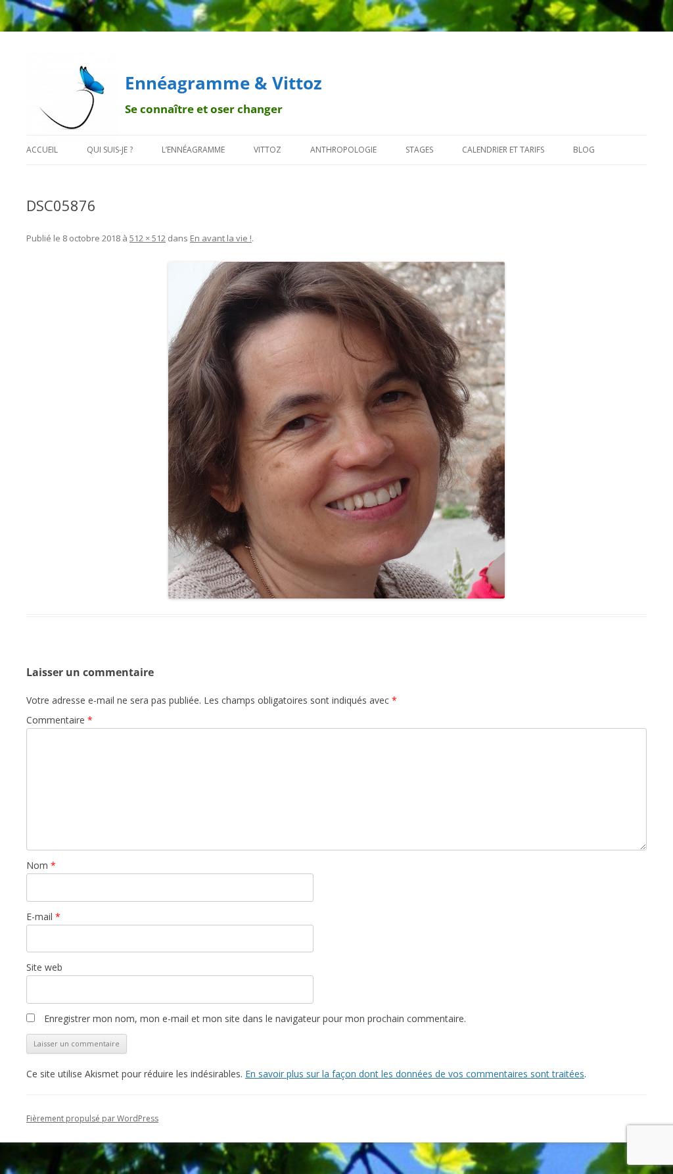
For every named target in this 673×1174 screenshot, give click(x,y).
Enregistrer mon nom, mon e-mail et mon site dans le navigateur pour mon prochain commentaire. (255, 1018)
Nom (41, 865)
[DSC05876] (336, 430)
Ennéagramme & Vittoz (223, 83)
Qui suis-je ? (110, 149)
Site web (44, 967)
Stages (419, 149)
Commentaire (59, 720)
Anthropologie (343, 149)
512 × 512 (147, 238)
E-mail (43, 916)
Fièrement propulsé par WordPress (92, 1118)
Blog (584, 149)
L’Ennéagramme (193, 149)
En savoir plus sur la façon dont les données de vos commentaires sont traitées (414, 1073)
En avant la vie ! (221, 238)
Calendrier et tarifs (503, 149)
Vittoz (267, 149)
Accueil (42, 149)
